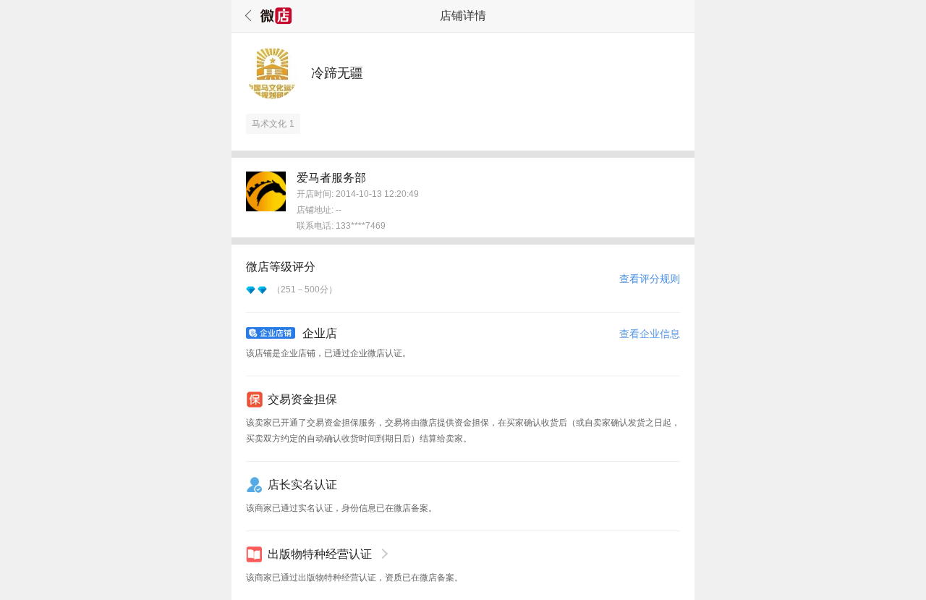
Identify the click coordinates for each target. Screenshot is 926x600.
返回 (246, 16)
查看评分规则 (649, 278)
